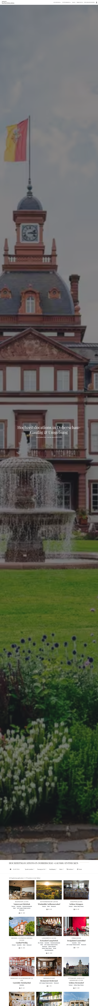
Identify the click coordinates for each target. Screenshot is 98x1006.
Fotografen (66, 2)
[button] (96, 2)
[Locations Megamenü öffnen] (60, 2)
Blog (73, 2)
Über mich (80, 2)
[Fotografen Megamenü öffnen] (70, 2)
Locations (57, 2)
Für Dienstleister (89, 2)
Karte (80, 869)
